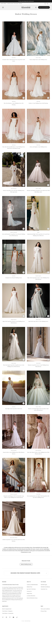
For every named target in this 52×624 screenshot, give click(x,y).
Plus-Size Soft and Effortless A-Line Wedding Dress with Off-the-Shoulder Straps (14, 147)
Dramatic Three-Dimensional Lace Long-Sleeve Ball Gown (13, 60)
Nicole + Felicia (38, 57)
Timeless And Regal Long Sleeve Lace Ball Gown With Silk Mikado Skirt (38, 191)
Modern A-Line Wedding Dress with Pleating (38, 103)
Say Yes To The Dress (31, 589)
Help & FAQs (29, 593)
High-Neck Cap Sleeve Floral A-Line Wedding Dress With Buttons (14, 322)
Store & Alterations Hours (32, 598)
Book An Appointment (6, 608)
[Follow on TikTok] (17, 617)
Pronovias (13, 406)
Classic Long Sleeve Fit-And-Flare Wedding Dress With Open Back (13, 191)
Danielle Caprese (38, 275)
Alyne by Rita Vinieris (13, 537)
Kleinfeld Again (10, 3)
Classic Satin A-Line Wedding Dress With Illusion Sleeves (13, 453)
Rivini (38, 232)
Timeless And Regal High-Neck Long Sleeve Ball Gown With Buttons (38, 409)
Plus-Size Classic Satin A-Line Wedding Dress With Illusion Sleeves (38, 453)
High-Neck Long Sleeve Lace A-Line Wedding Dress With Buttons (38, 278)
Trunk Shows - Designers (7, 611)
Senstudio (13, 275)
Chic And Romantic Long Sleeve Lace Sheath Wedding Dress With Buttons (13, 235)
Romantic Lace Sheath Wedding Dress (14, 277)
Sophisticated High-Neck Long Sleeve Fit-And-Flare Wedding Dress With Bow (38, 235)
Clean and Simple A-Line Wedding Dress (38, 146)
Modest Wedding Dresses (26, 564)
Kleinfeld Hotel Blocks (45, 586)
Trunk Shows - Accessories (7, 613)
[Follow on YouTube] (13, 617)
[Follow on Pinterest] (10, 617)
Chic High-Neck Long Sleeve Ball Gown (13, 408)
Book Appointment (44, 7)
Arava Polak (38, 494)
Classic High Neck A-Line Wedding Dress (38, 59)
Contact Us (29, 591)
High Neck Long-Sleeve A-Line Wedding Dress (38, 321)
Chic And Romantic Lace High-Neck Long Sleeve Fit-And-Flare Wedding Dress (38, 496)
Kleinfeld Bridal (4, 3)
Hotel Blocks (16, 3)
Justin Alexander (13, 188)
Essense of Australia (13, 232)
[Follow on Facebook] (3, 617)
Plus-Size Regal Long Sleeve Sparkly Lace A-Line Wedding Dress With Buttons (13, 365)
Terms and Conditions (45, 608)
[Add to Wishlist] (23, 54)
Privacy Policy (44, 611)
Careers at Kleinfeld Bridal (32, 584)
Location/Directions (31, 595)
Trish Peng (13, 101)
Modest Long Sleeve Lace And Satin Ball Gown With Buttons (14, 540)
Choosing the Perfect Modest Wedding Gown (25, 573)
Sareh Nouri (14, 57)
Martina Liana (38, 319)
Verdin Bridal (38, 363)
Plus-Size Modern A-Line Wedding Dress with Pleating (13, 104)
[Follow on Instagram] (6, 617)
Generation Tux (44, 589)
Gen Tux (20, 3)
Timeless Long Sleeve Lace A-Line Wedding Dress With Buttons (38, 365)
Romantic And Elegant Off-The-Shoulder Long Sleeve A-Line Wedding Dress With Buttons (14, 496)
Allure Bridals (13, 363)
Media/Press (29, 586)
